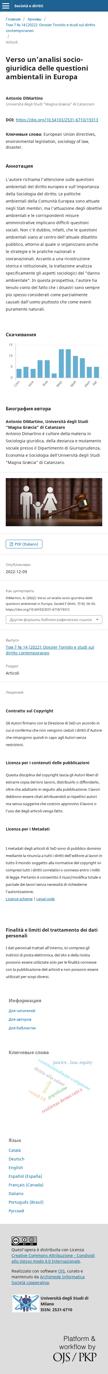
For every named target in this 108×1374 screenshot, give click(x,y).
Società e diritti (28, 5)
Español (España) (25, 1176)
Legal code (45, 898)
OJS (61, 1271)
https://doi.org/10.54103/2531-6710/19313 (57, 119)
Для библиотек (22, 1027)
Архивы (34, 19)
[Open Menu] (6, 6)
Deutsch (16, 1159)
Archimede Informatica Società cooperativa (48, 1279)
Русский (16, 1210)
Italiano (16, 1193)
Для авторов (20, 1019)
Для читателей (22, 1010)
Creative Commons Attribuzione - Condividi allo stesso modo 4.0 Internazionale (53, 1258)
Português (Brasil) (26, 1202)
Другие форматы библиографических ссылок (51, 619)
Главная (13, 19)
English (16, 1167)
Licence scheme (19, 898)
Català (15, 1150)
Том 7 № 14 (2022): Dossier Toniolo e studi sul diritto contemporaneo (50, 27)
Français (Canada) (26, 1185)
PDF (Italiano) (26, 544)
